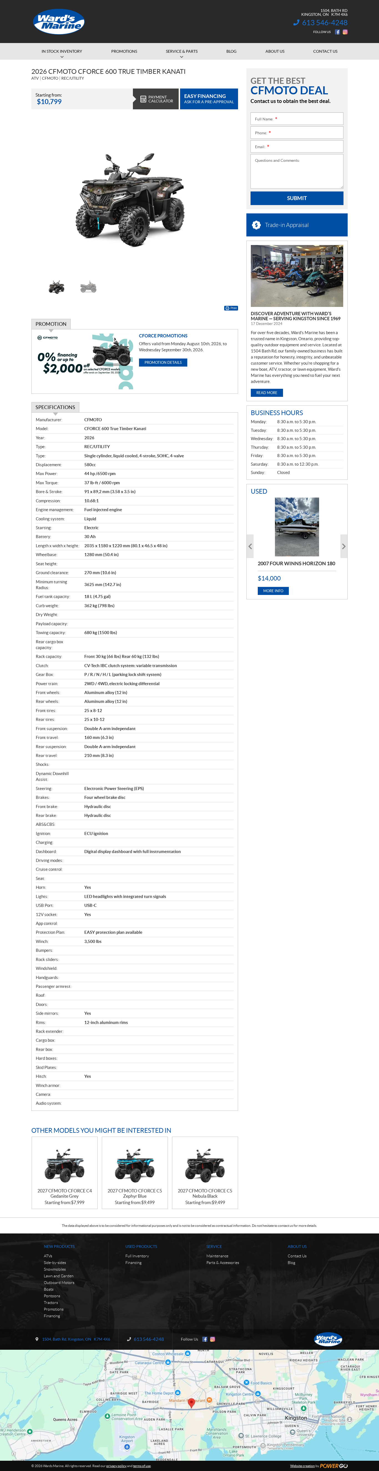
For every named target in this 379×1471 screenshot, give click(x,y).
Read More (266, 393)
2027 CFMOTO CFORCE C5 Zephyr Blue (135, 1193)
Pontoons (52, 1296)
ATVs (48, 1256)
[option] (134, 195)
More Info (273, 591)
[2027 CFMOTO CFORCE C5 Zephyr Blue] (134, 1162)
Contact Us (297, 1256)
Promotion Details (163, 362)
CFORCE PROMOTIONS (163, 335)
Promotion (51, 324)
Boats (49, 1289)
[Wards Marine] (59, 22)
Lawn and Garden (59, 1276)
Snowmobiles (55, 1269)
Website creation (302, 1466)
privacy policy (116, 1466)
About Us (297, 1246)
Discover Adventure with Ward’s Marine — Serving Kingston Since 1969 (295, 316)
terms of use (142, 1466)
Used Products (141, 1246)
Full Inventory (137, 1256)
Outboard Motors (59, 1282)
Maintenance (217, 1256)
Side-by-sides (55, 1262)
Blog (291, 1262)
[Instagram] (345, 31)
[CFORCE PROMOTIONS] (85, 361)
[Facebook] (337, 31)
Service (214, 1246)
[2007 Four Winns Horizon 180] (297, 527)
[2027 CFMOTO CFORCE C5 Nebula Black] (205, 1162)
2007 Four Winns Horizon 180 (296, 563)
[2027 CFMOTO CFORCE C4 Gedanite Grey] (64, 1162)
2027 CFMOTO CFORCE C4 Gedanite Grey (64, 1193)
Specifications (55, 407)
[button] (42, 195)
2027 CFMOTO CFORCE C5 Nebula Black (205, 1193)
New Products (59, 1246)
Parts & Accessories (222, 1262)
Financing (52, 1316)
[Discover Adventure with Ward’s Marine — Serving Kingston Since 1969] (297, 276)
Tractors (51, 1302)
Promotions (54, 1309)
